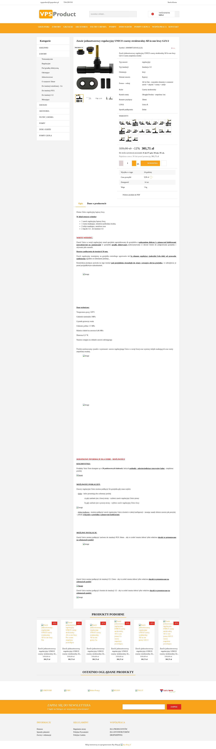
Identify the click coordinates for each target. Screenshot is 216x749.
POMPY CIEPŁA (142, 27)
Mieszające (45, 100)
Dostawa (40, 729)
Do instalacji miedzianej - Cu (52, 86)
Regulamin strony (79, 729)
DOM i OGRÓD (45, 129)
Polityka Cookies (79, 735)
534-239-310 (68, 2)
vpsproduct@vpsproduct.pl (49, 2)
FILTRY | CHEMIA (46, 117)
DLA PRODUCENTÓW (118, 729)
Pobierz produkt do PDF (131, 195)
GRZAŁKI (68, 27)
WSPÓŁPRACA (159, 27)
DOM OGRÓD (125, 27)
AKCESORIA (81, 27)
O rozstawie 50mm (49, 82)
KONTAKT (173, 27)
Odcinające (46, 73)
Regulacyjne (46, 64)
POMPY (112, 27)
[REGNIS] (120, 690)
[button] (44, 722)
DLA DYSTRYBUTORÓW (120, 732)
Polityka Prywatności (80, 732)
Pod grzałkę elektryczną (50, 68)
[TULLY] (144, 690)
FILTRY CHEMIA (98, 27)
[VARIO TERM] (173, 48)
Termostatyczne (47, 59)
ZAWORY (56, 27)
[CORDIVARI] (48, 690)
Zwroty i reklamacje (44, 735)
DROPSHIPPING (116, 735)
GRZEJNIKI (43, 27)
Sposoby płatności (43, 732)
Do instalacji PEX (48, 91)
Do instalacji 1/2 (47, 95)
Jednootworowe (47, 77)
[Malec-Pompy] (96, 690)
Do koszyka (153, 163)
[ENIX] (72, 690)
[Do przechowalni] (164, 163)
